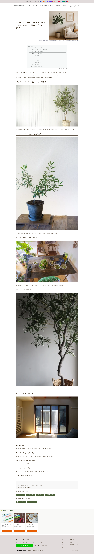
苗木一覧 (28, 5)
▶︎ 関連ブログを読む (50, 494)
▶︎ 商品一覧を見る (40, 494)
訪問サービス (47, 5)
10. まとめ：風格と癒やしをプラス (36, 66)
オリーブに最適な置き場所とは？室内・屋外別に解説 (48, 40)
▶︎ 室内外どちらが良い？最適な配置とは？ (24, 487)
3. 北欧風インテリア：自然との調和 (36, 53)
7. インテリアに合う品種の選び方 (36, 60)
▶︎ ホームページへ (20, 494)
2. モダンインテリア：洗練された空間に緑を (38, 51)
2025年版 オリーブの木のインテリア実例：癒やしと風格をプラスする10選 (41, 47)
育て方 (62, 544)
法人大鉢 (32, 5)
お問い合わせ (72, 541)
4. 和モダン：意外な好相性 (35, 55)
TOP (39, 40)
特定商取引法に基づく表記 (74, 544)
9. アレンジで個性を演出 (35, 64)
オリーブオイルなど (64, 541)
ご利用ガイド (72, 542)
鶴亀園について (52, 5)
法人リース (37, 5)
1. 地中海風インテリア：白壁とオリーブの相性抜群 (39, 49)
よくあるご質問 (63, 5)
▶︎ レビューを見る (30, 494)
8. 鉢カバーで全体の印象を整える (36, 62)
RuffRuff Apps (62, 68)
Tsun (66, 68)
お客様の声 (58, 5)
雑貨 (43, 5)
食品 (40, 5)
